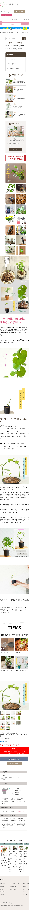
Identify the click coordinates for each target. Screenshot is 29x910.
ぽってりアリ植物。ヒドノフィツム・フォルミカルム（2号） (15, 858)
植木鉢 (1, 889)
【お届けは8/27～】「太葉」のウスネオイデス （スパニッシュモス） (10, 859)
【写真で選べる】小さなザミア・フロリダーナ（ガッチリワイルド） (20, 859)
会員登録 (2, 11)
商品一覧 (14, 19)
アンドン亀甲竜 (20, 811)
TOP (6, 19)
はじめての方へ (13, 886)
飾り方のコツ (13, 889)
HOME (1, 32)
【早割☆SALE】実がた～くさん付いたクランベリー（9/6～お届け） (4, 858)
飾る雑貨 (2, 894)
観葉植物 (11, 24)
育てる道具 (2, 891)
